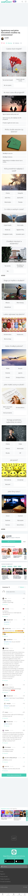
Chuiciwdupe (8, 747)
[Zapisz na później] (21, 43)
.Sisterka (7, 730)
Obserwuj (10, 43)
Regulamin (2, 874)
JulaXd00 (7, 37)
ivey (6, 598)
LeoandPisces (9, 639)
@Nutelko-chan (7, 642)
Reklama (5, 866)
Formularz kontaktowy (5, 881)
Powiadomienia (19, 895)
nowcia (6, 712)
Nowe (3, 895)
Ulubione (17, 43)
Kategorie (13, 895)
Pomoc (1, 871)
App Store (20, 861)
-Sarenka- (7, 608)
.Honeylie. (8, 703)
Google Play (10, 861)
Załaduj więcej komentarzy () (14, 775)
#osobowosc (10, 566)
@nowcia (6, 724)
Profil (24, 541)
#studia (15, 566)
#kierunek (4, 566)
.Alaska (6, 684)
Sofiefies (7, 648)
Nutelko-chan (8, 628)
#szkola (19, 566)
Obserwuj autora (12, 541)
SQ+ (14, 1)
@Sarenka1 (6, 622)
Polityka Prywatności (5, 879)
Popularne (8, 895)
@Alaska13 (6, 698)
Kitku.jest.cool (9, 619)
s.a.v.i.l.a (7, 766)
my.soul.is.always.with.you (11, 757)
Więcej (25, 895)
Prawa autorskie (4, 876)
